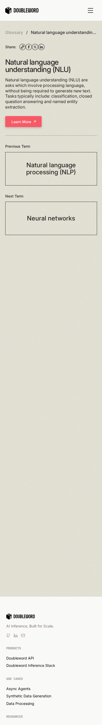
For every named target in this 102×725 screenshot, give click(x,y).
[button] (90, 10)
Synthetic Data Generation (28, 696)
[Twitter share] (35, 47)
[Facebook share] (29, 47)
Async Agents (18, 688)
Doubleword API (20, 658)
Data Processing (20, 703)
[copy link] (22, 47)
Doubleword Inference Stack (30, 665)
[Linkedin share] (41, 47)
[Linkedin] (8, 635)
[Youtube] (16, 635)
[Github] (23, 635)
